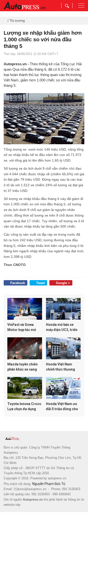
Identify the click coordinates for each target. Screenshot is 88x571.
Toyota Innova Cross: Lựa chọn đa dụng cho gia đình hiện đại (24, 407)
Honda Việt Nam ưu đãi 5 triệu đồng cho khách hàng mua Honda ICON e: (62, 407)
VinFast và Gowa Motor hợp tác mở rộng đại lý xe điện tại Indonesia (24, 327)
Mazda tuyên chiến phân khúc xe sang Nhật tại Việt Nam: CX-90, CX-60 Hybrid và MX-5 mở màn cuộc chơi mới (23, 367)
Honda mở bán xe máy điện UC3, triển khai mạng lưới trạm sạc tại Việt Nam (62, 327)
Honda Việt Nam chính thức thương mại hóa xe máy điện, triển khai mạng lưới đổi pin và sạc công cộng (63, 367)
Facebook (17, 283)
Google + (63, 283)
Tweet (40, 283)
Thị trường (17, 20)
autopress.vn (57, 478)
